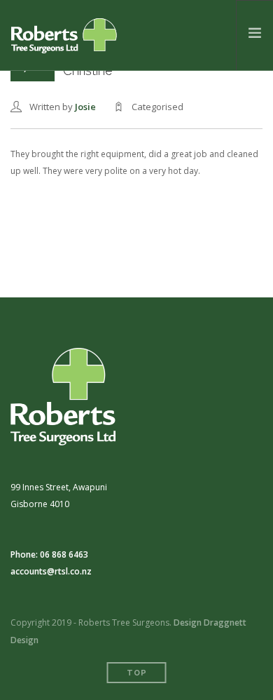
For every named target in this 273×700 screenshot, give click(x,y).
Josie (85, 106)
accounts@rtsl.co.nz (51, 571)
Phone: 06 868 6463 (49, 554)
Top (137, 673)
